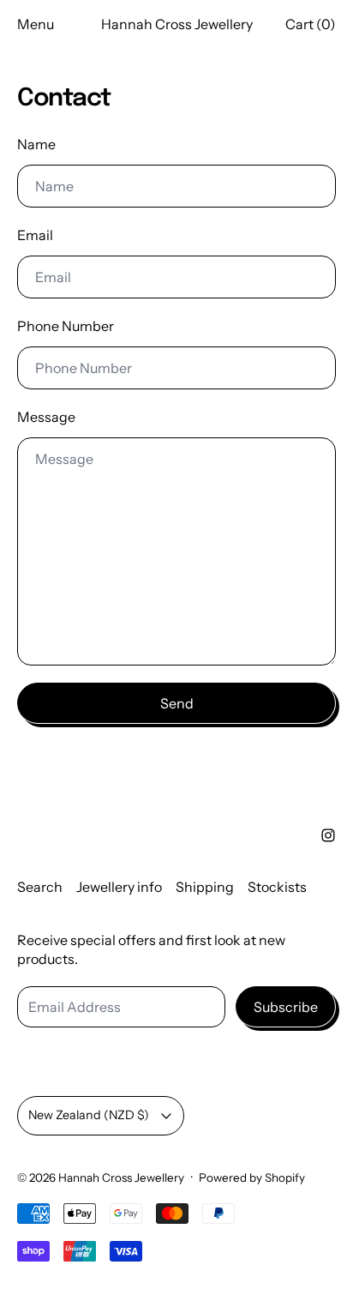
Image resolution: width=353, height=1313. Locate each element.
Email (35, 235)
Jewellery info (119, 886)
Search (40, 886)
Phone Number (65, 325)
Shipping (205, 886)
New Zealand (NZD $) (88, 1115)
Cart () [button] (310, 24)
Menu (35, 24)
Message (46, 416)
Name (36, 144)
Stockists (277, 886)
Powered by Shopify (252, 1177)
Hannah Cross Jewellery (121, 1177)
